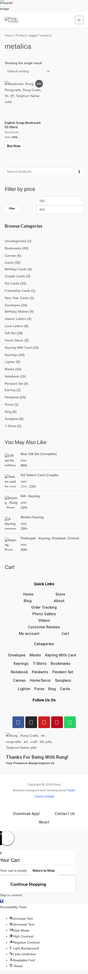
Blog (28, 601)
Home (9, 35)
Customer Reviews (44, 627)
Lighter (24, 689)
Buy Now (13, 146)
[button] (1, 901)
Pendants (40, 672)
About (59, 601)
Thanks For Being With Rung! (37, 757)
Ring (52, 689)
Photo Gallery (44, 614)
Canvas (19, 680)
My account (29, 633)
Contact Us (65, 813)
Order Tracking (44, 607)
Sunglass (63, 680)
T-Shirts (40, 663)
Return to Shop (44, 870)
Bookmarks (60, 663)
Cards (65, 689)
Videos (44, 620)
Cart (65, 633)
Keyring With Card (60, 655)
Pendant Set (62, 672)
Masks (35, 655)
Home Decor (40, 680)
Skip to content (11, 895)
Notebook (19, 672)
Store (60, 594)
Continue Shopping (28, 884)
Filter (12, 208)
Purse (39, 689)
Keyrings (21, 663)
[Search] (79, 171)
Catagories (44, 644)
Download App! (26, 813)
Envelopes (17, 655)
